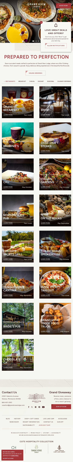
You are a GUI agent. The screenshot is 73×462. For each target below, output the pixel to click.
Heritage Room (9, 102)
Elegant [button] (41, 81)
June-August (64, 331)
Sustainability (29, 425)
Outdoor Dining (47, 214)
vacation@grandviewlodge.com (13, 405)
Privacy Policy (35, 433)
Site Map (46, 433)
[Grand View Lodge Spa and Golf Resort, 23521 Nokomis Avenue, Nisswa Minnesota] (36, 5)
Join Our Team (44, 425)
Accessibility (55, 433)
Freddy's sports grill (13, 253)
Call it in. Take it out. (49, 283)
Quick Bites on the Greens (14, 322)
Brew (45, 110)
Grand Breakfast (11, 108)
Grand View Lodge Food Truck (50, 323)
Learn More (8, 115)
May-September (63, 223)
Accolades (62, 419)
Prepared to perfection (36, 56)
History (17, 419)
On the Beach (8, 283)
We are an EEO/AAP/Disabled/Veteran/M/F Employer (36, 435)
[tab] (33, 41)
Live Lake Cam (48, 419)
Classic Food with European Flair (17, 178)
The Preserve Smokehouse (51, 253)
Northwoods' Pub (14, 216)
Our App (60, 422)
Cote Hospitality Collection (36, 441)
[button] (63, 5)
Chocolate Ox (12, 361)
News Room (14, 422)
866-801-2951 (7, 402)
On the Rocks (51, 218)
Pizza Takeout (47, 289)
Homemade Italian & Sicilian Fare (54, 174)
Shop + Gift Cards (32, 419)
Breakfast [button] (22, 81)
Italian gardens (47, 180)
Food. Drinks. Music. (11, 211)
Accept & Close (8, 458)
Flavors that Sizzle (49, 138)
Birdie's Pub (12, 326)
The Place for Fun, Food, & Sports (17, 247)
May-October (27, 187)
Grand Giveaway (60, 392)
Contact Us (9, 392)
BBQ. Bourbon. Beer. (48, 247)
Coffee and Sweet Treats (13, 142)
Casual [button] (32, 81)
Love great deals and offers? (56, 32)
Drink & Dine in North (49, 106)
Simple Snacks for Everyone (52, 316)
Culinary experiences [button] (65, 81)
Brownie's (11, 146)
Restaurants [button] (10, 81)
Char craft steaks (49, 144)
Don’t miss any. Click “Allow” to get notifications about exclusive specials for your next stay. (55, 39)
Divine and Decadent (11, 355)
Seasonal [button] (50, 81)
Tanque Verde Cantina (14, 289)
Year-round (28, 115)
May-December (26, 151)
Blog (8, 419)
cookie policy (14, 455)
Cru (6, 182)
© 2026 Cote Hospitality (19, 433)
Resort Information (31, 422)
